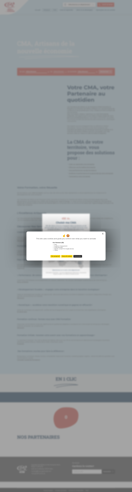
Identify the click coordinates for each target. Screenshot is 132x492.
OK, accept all (55, 256)
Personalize (77, 256)
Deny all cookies (67, 256)
